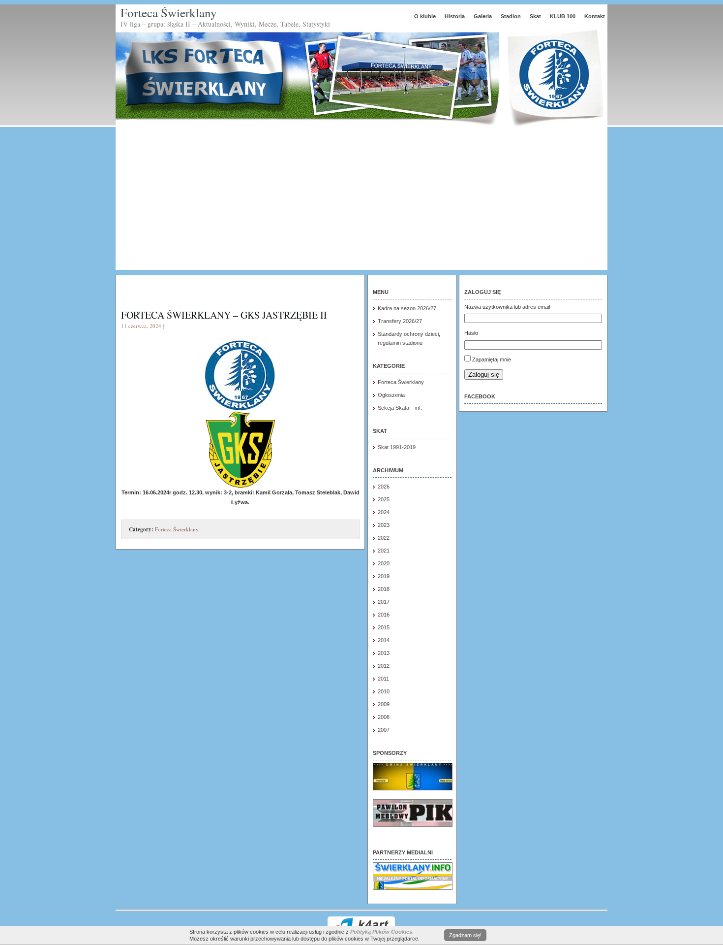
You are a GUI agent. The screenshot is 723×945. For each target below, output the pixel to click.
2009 (384, 704)
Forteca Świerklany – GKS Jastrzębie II (224, 315)
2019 (384, 576)
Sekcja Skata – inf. (400, 408)
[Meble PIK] (412, 825)
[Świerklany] (412, 888)
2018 (384, 589)
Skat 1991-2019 (397, 447)
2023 (384, 525)
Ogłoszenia (391, 395)
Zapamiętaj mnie (491, 359)
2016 (384, 615)
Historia (455, 16)
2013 (384, 653)
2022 (384, 538)
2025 (384, 499)
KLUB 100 (562, 16)
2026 (384, 486)
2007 (384, 730)
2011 (383, 679)
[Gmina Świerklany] (412, 788)
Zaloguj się (483, 374)
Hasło (471, 333)
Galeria (483, 16)
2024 (384, 512)
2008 (384, 717)
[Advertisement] (361, 201)
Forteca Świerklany (168, 12)
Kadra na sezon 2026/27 (407, 308)
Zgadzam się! (465, 935)
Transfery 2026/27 (400, 321)
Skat (535, 16)
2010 (384, 691)
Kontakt (594, 16)
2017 (384, 602)
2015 (384, 627)
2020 (384, 563)
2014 (384, 640)
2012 (384, 666)
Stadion (511, 16)
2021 (384, 551)
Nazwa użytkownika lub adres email (507, 307)
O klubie (425, 16)
